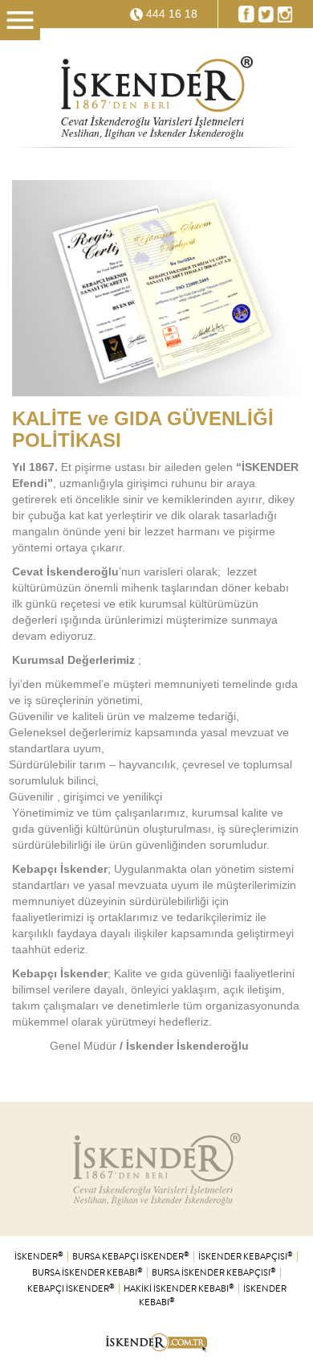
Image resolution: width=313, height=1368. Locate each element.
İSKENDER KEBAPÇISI (245, 1257)
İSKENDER (38, 1257)
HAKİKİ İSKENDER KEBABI (179, 1289)
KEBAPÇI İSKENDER (71, 1289)
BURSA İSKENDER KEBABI (87, 1273)
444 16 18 (171, 13)
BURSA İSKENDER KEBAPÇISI (214, 1273)
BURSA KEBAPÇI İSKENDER (130, 1257)
